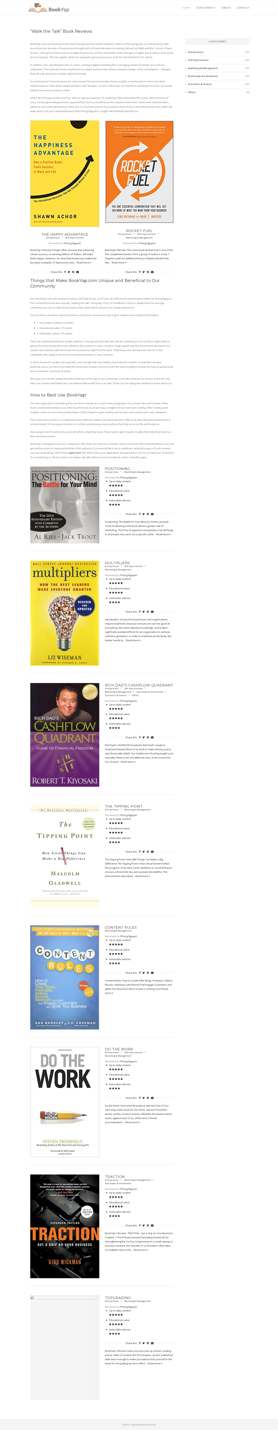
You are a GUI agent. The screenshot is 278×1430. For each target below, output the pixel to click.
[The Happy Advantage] (64, 173)
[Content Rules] (64, 977)
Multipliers (117, 563)
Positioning (117, 469)
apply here (74, 452)
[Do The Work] (64, 1102)
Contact (243, 7)
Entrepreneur (53, 237)
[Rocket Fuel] (139, 171)
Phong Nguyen (72, 243)
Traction (115, 1177)
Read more (83, 262)
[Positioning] (64, 505)
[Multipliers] (64, 613)
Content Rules (121, 927)
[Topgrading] (64, 1348)
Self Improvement (74, 237)
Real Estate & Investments (150, 692)
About (226, 7)
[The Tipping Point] (64, 856)
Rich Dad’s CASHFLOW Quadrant (139, 685)
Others (135, 695)
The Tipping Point (124, 806)
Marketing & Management (139, 237)
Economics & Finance (116, 695)
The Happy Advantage (64, 234)
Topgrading (118, 1298)
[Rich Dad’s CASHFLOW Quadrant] (64, 735)
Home (186, 7)
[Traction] (64, 1226)
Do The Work (119, 1049)
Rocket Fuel (139, 231)
